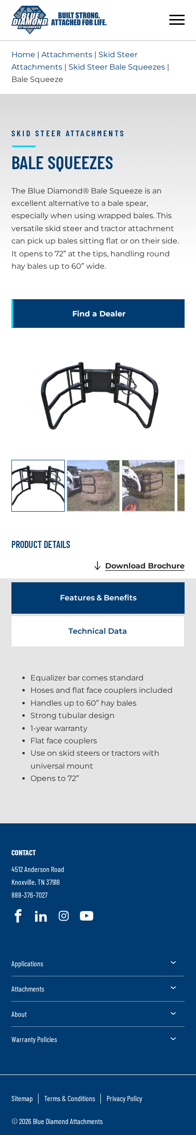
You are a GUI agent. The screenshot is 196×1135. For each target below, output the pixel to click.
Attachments (66, 54)
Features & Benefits (98, 597)
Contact (23, 852)
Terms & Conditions (69, 1098)
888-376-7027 (29, 894)
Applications (27, 963)
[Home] (59, 20)
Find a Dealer (99, 313)
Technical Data (98, 631)
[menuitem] (98, 966)
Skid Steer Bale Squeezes (117, 66)
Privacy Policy (124, 1098)
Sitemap (22, 1098)
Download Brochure (145, 565)
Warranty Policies (34, 1039)
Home (23, 54)
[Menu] (177, 20)
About (19, 1013)
